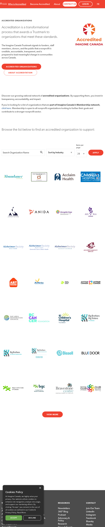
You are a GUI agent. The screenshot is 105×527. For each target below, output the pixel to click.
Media (89, 524)
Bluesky (90, 521)
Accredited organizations (21, 67)
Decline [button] (32, 518)
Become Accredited (40, 4)
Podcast (62, 515)
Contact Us (69, 4)
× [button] (40, 488)
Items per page (80, 146)
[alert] (23, 504)
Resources (64, 503)
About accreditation (20, 73)
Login (85, 4)
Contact (91, 503)
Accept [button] (13, 518)
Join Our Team (93, 508)
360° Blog (63, 511)
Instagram (91, 515)
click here (6, 108)
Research (62, 524)
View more (53, 415)
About (57, 4)
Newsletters (64, 508)
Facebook (91, 518)
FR (98, 4)
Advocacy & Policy (64, 519)
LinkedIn (90, 511)
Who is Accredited (17, 4)
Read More (21, 512)
